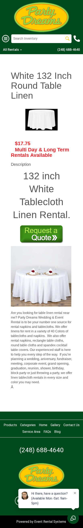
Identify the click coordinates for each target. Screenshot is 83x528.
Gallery (55, 425)
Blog (57, 432)
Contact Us (71, 425)
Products (10, 425)
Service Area (31, 432)
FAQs (47, 432)
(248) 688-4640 (68, 50)
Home (43, 425)
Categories (28, 425)
